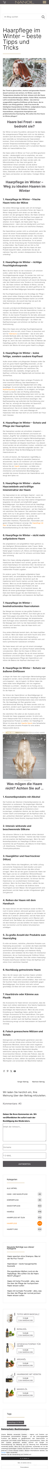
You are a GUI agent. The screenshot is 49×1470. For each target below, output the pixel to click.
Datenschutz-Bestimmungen (15, 1429)
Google (3, 1452)
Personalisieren (24, 1467)
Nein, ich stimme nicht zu (24, 1462)
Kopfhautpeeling (9, 389)
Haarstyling (24, 1229)
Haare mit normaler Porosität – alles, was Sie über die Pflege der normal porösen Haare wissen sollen (24, 1293)
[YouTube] (15, 1071)
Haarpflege (24, 1223)
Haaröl (16, 466)
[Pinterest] (7, 1071)
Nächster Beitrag (38, 1082)
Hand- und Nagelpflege (24, 1194)
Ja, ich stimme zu (24, 1458)
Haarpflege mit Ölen (24, 1217)
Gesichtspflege (24, 1206)
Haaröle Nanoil (26, 723)
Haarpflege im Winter (15, 1422)
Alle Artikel (12, 1188)
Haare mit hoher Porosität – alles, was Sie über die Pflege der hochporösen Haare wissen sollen (23, 1283)
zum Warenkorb (25, 1320)
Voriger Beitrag (22, 1082)
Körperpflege (24, 1200)
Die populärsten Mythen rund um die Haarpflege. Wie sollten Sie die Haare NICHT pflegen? (23, 1273)
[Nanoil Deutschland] (24, 2)
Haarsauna (13, 334)
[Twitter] (11, 1071)
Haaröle (24, 1212)
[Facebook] (4, 1071)
